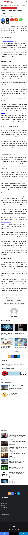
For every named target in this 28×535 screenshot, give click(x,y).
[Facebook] (3, 19)
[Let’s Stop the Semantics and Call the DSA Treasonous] (4, 443)
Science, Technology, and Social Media (19, 5)
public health (10, 300)
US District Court (20, 303)
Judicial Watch (4, 503)
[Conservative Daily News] (8, 2)
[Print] (7, 22)
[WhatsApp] (21, 19)
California (6, 295)
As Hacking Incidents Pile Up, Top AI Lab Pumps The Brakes (20, 333)
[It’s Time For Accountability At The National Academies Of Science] (21, 342)
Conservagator (3, 501)
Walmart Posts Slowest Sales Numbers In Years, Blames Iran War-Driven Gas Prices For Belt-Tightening (17, 467)
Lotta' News (3, 505)
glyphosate (21, 295)
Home (3, 5)
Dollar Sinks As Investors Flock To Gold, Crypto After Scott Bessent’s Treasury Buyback (18, 449)
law (8, 297)
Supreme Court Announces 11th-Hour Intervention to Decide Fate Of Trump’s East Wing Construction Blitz (17, 387)
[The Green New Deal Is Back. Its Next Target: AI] (7, 327)
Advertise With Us (5, 514)
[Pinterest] (12, 19)
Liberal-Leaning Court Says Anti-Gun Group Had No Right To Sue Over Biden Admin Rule (18, 455)
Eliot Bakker (5, 16)
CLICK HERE (10, 365)
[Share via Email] (3, 22)
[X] (7, 19)
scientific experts (8, 303)
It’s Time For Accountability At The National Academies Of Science (21, 349)
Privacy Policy (5, 518)
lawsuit (13, 297)
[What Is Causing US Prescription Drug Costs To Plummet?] (4, 394)
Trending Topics (8, 5)
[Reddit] (16, 19)
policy (19, 297)
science (19, 300)
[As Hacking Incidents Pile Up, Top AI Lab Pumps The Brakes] (21, 327)
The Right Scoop (4, 507)
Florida (13, 295)
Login (3, 516)
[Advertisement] (14, 414)
